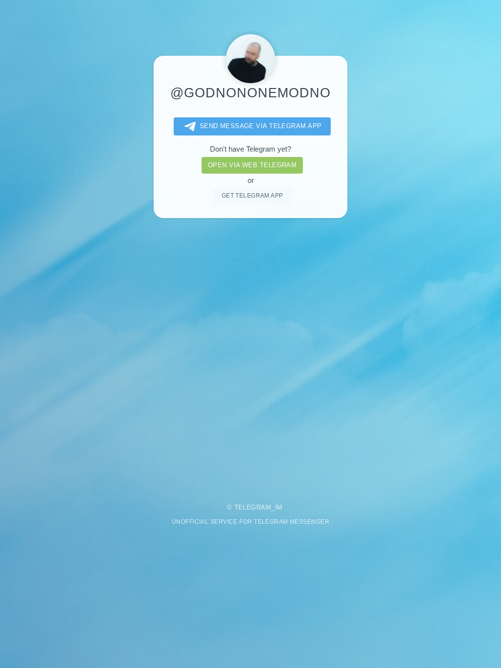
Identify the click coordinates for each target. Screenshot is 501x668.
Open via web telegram (252, 165)
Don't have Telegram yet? (250, 149)
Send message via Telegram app (261, 126)
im (279, 507)
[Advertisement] (250, 364)
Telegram (253, 507)
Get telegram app (252, 195)
